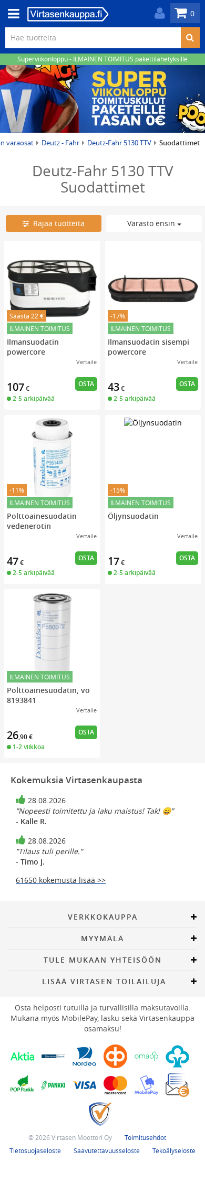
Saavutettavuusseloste (107, 1150)
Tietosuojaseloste (35, 1150)
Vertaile (86, 362)
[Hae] (190, 37)
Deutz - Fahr (60, 142)
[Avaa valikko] (10, 14)
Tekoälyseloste (174, 1150)
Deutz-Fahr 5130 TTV (119, 142)
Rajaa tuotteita (57, 223)
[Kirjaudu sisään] (157, 13)
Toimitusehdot (145, 1137)
